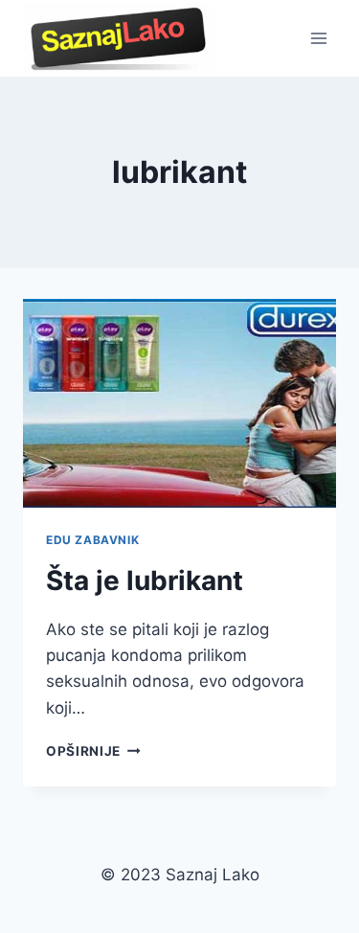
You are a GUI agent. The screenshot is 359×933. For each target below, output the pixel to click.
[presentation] (179, 403)
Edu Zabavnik (92, 540)
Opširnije (93, 751)
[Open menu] (318, 38)
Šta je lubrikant (144, 580)
